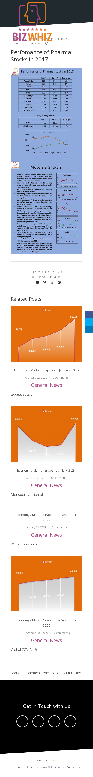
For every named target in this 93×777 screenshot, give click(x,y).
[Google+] (70, 721)
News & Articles (50, 767)
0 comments (60, 377)
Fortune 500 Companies (46, 277)
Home (17, 767)
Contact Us (73, 767)
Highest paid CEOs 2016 (47, 272)
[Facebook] (22, 721)
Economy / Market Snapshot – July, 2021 (46, 470)
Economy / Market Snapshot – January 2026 (46, 370)
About (30, 767)
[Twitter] (38, 721)
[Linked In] (54, 721)
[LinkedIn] (89, 329)
